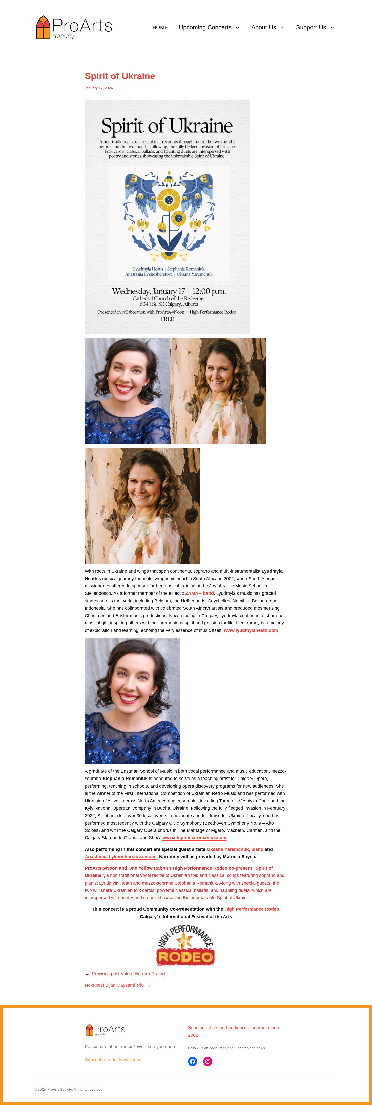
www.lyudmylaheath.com (251, 630)
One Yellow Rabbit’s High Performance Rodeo (178, 868)
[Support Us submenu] (332, 27)
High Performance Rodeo (251, 909)
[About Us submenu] (282, 27)
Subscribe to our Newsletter (113, 1059)
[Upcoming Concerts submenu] (237, 27)
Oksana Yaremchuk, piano (235, 849)
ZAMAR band (199, 593)
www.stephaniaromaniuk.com (194, 837)
